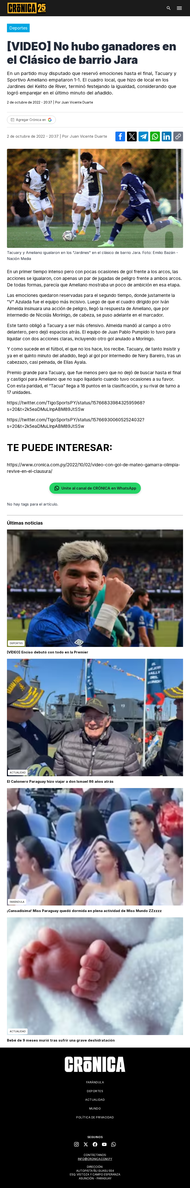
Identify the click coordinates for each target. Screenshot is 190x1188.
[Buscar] (168, 8)
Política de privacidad (95, 1117)
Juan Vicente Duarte (77, 102)
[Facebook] (95, 1144)
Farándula (95, 1082)
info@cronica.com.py (95, 1159)
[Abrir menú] (179, 8)
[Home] (95, 1064)
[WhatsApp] (113, 1144)
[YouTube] (104, 1144)
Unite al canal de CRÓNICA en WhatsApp (98, 488)
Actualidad (95, 1099)
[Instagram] (76, 1144)
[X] (85, 1144)
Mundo (95, 1108)
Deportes (18, 28)
